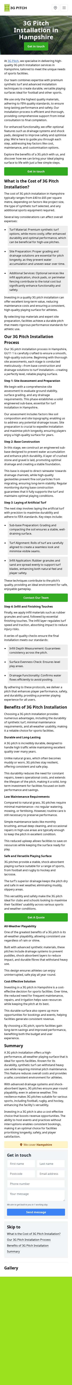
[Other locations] (55, 7)
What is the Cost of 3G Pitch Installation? (33, 1234)
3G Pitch (13, 61)
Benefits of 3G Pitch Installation (28, 1245)
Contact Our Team (36, 598)
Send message (36, 1212)
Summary (13, 1251)
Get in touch (36, 46)
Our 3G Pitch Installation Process (29, 1240)
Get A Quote (36, 917)
